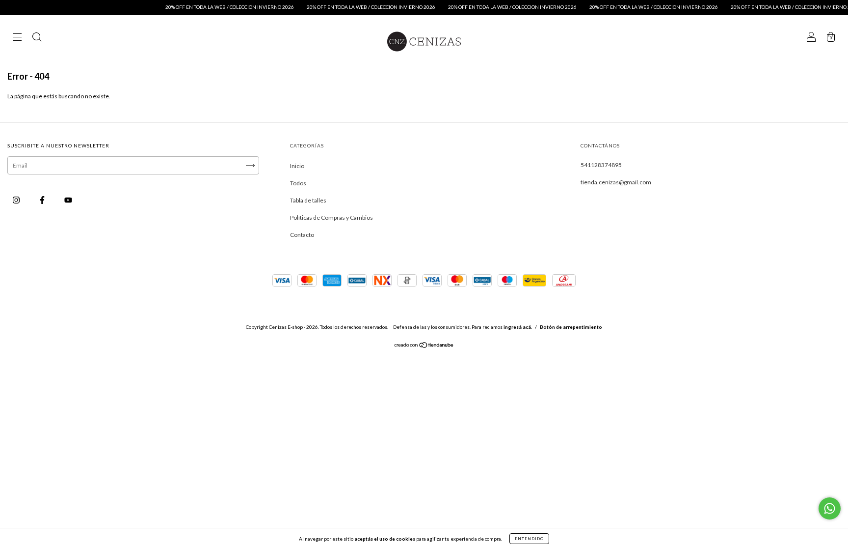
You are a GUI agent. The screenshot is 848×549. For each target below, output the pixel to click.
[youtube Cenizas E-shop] (68, 199)
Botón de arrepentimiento (571, 327)
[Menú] (17, 38)
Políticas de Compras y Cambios (331, 217)
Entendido (529, 538)
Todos (298, 183)
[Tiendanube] (424, 346)
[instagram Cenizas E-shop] (16, 199)
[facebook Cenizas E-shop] (42, 199)
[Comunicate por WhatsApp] (830, 508)
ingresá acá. (518, 327)
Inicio (297, 166)
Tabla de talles (308, 200)
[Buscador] (37, 38)
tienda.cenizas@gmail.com (616, 182)
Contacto (302, 234)
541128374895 (601, 165)
